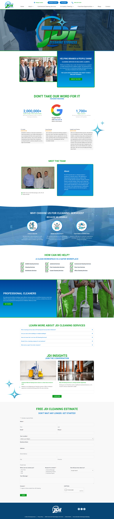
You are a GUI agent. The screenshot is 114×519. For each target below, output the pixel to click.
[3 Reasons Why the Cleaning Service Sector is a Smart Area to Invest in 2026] (38, 370)
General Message (50, 470)
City (21, 459)
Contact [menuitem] (107, 6)
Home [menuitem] (22, 6)
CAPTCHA (66, 486)
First (21, 427)
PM (22, 473)
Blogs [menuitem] (99, 6)
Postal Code (23, 465)
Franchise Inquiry (50, 473)
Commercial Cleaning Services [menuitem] (47, 6)
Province (60, 459)
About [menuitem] (30, 6)
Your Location (24, 436)
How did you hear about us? (77, 467)
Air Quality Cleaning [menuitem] (66, 6)
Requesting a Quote (51, 471)
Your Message (24, 476)
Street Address (23, 453)
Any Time (23, 469)
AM (22, 471)
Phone (60, 429)
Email (21, 429)
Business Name (24, 442)
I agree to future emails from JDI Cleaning (31, 488)
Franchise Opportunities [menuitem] (85, 6)
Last (59, 427)
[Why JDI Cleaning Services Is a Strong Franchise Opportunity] (76, 370)
